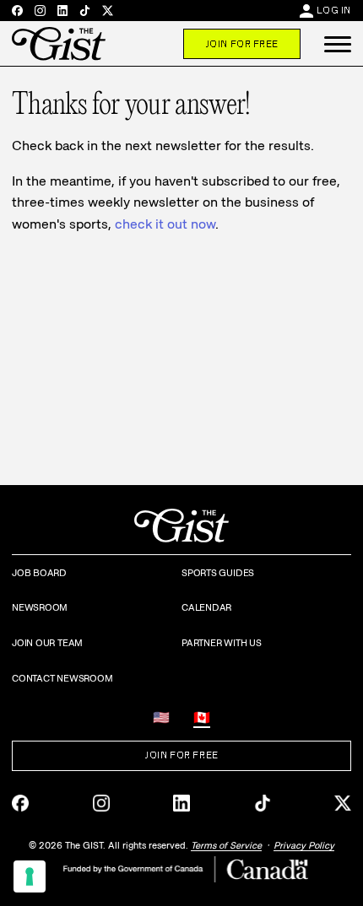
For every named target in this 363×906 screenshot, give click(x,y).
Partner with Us (222, 643)
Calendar (206, 607)
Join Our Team (47, 643)
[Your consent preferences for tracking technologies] (30, 876)
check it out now (165, 224)
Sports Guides (218, 573)
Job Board (39, 573)
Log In (334, 10)
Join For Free (242, 44)
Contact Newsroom (62, 678)
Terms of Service (226, 845)
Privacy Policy (304, 845)
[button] (337, 43)
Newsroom (40, 607)
